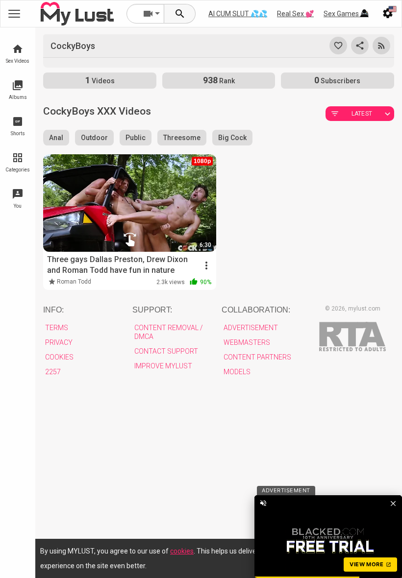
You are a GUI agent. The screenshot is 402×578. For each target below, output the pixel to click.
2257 (53, 372)
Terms (56, 328)
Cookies (59, 357)
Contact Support (166, 351)
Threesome (182, 138)
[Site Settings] (388, 14)
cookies (182, 551)
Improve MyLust (163, 366)
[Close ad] (393, 503)
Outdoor (94, 138)
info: (53, 310)
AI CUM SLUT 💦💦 (237, 14)
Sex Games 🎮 (346, 14)
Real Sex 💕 (295, 14)
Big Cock (232, 138)
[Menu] (364, 14)
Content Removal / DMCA (168, 332)
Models (237, 372)
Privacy (59, 342)
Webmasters (247, 342)
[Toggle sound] (263, 503)
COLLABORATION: (256, 310)
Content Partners (257, 357)
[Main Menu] (14, 13)
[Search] (180, 14)
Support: (152, 310)
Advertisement (251, 328)
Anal (56, 138)
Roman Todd (74, 281)
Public (136, 138)
